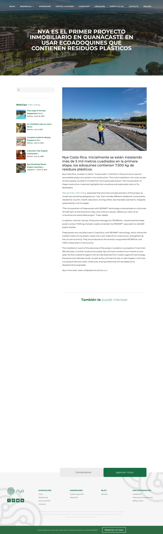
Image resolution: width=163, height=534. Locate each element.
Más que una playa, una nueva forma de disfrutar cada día (104, 363)
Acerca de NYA (117, 6)
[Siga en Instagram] (13, 500)
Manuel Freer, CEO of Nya (74, 193)
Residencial (26, 6)
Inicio (12, 6)
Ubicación (100, 6)
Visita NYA (74, 497)
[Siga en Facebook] (9, 500)
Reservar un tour (114, 530)
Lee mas (104, 379)
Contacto (133, 6)
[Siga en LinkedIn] (22, 500)
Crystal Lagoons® (65, 6)
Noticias (110, 368)
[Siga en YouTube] (18, 500)
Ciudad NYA (84, 6)
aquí (105, 270)
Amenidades (45, 6)
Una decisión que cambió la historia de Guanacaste (104, 444)
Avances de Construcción (143, 497)
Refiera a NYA (138, 501)
